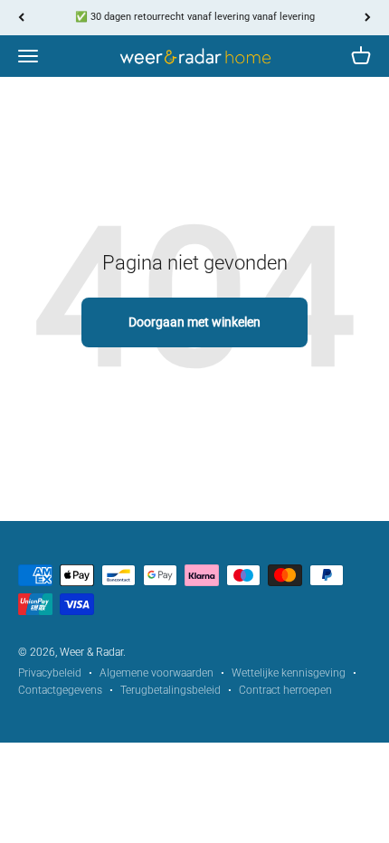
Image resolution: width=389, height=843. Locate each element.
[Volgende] (368, 17)
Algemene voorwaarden (156, 673)
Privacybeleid (49, 673)
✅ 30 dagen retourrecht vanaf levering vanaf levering (195, 17)
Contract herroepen (285, 690)
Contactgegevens (60, 690)
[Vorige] (21, 17)
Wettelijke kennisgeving (289, 673)
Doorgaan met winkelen (194, 322)
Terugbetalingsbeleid (170, 690)
